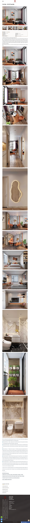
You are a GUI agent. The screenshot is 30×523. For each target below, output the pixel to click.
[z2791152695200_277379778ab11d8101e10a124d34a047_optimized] (25, 28)
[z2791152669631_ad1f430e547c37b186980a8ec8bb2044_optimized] (15, 16)
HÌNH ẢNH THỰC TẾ (5, 489)
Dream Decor (4, 492)
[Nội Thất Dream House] (15, 1)
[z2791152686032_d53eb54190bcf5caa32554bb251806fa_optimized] (10, 28)
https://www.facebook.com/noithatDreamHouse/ (12, 477)
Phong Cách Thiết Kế (5, 487)
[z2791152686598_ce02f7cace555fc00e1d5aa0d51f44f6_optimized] (15, 28)
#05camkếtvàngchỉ (10, 440)
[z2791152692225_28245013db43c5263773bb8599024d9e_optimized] (20, 28)
